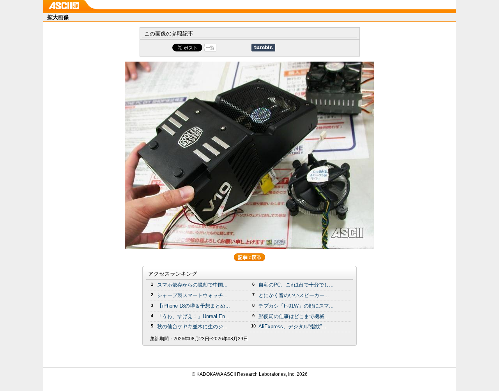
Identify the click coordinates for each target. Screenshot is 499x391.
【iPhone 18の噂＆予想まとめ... (193, 306)
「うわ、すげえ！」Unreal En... (193, 316)
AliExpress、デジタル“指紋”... (292, 326)
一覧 (210, 47)
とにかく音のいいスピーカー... (293, 295)
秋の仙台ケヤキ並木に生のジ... (192, 326)
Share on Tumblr (263, 47)
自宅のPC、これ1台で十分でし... (296, 285)
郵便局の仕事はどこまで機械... (293, 316)
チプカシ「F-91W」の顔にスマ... (296, 306)
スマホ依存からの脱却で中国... (192, 285)
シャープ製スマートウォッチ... (192, 295)
